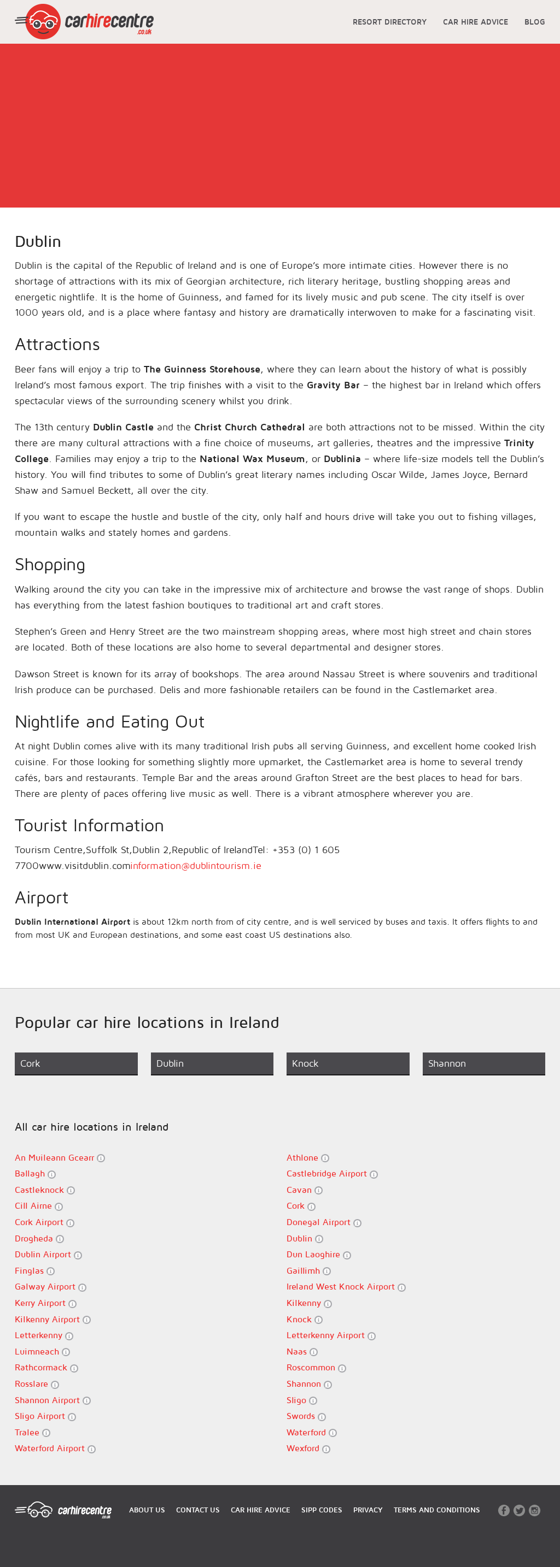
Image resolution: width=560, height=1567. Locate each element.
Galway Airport (46, 1286)
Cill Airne (35, 1205)
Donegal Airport (320, 1222)
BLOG (534, 21)
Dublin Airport (44, 1254)
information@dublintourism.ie (195, 865)
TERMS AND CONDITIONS (437, 1509)
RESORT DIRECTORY (390, 21)
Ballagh (31, 1173)
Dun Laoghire (315, 1254)
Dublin (301, 1238)
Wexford (304, 1448)
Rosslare (33, 1383)
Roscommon (312, 1367)
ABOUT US (147, 1509)
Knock (300, 1319)
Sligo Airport (41, 1416)
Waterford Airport (51, 1448)
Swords (302, 1416)
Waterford (308, 1432)
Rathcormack (42, 1367)
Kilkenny (305, 1303)
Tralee (28, 1432)
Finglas (30, 1270)
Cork (297, 1205)
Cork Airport (40, 1222)
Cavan (300, 1190)
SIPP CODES (321, 1509)
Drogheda (35, 1238)
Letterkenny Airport (327, 1335)
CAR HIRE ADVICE (475, 21)
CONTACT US (198, 1509)
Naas (298, 1351)
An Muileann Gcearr (56, 1157)
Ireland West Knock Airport (342, 1286)
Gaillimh (305, 1270)
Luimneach (38, 1351)
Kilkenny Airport (49, 1319)
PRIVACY (368, 1509)
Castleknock (41, 1190)
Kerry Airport (41, 1303)
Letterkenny (40, 1335)
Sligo (298, 1400)
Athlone (304, 1157)
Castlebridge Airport (328, 1173)
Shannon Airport (49, 1400)
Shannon (305, 1383)
